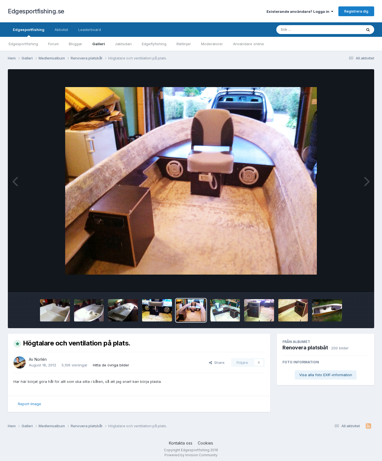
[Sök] (368, 29)
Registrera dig (356, 11)
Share (218, 362)
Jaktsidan (123, 44)
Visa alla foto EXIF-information (325, 375)
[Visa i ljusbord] (191, 181)
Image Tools (351, 282)
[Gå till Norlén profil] (19, 362)
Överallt (347, 29)
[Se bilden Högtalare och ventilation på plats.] (157, 310)
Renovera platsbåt (305, 347)
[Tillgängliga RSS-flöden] (368, 426)
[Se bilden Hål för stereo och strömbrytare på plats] (259, 310)
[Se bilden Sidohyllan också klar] (327, 310)
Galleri (98, 44)
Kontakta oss (180, 443)
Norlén (40, 359)
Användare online (248, 44)
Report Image (29, 404)
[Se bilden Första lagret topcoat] (55, 310)
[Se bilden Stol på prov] (225, 310)
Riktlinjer (183, 44)
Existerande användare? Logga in (299, 11)
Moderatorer (212, 44)
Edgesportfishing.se (36, 11)
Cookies (205, 443)
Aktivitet (61, 29)
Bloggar (75, 44)
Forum (53, 44)
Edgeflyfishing (154, 44)
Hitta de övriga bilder (111, 365)
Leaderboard (89, 29)
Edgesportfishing (28, 29)
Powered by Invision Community (191, 455)
